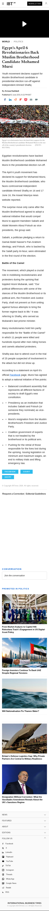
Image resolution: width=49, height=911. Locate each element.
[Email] (31, 99)
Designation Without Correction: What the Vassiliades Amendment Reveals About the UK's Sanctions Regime (22, 799)
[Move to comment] (36, 99)
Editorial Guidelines (36, 494)
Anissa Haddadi (12, 91)
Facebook (15, 375)
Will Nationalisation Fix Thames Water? (20, 711)
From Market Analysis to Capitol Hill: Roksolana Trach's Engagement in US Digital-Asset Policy (23, 629)
